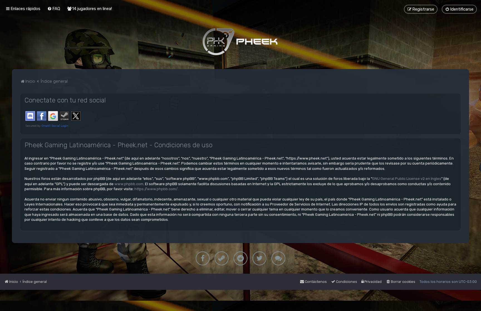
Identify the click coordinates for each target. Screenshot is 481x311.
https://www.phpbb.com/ (156, 189)
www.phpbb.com (128, 184)
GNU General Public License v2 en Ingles (406, 179)
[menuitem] (54, 9)
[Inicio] (240, 41)
